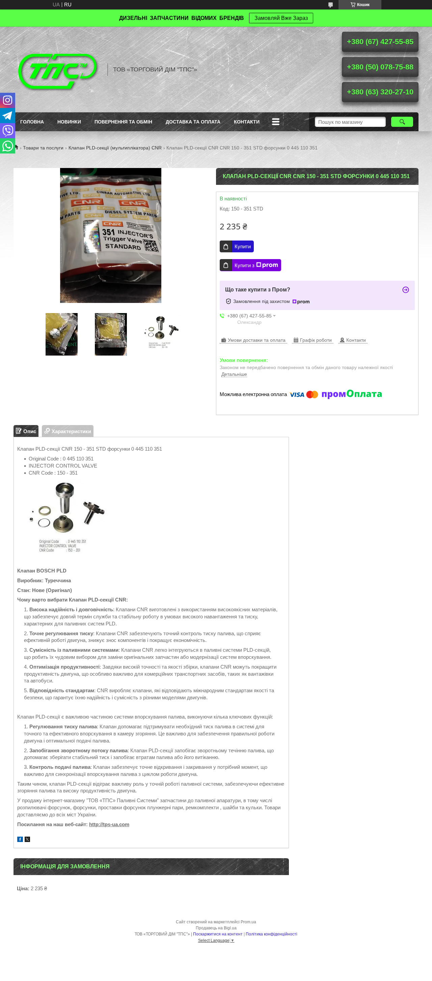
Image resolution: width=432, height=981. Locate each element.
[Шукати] (402, 122)
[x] (27, 840)
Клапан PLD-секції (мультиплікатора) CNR (115, 147)
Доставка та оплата (193, 121)
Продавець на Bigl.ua (216, 928)
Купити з (244, 265)
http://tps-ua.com (109, 824)
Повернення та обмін (123, 121)
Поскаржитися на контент (218, 934)
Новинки (69, 121)
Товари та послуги (43, 147)
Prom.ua (248, 922)
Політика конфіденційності (271, 934)
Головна (32, 121)
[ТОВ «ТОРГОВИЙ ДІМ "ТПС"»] (57, 69)
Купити (243, 246)
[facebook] (20, 840)
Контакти (247, 121)
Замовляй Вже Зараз (281, 18)
